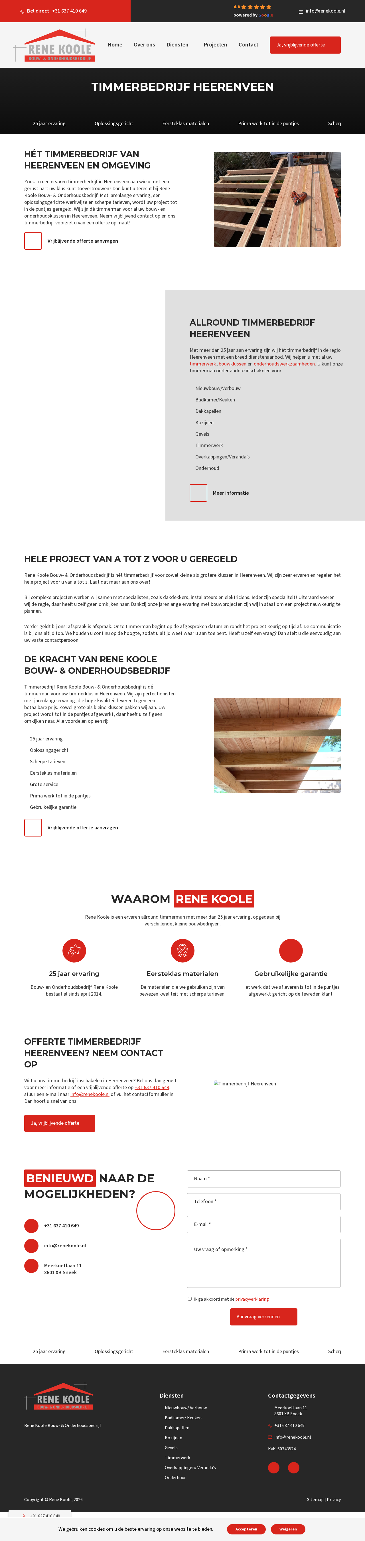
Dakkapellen (177, 1428)
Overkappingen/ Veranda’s (190, 1468)
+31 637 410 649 (57, 11)
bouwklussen (232, 364)
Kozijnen (173, 1438)
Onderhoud (175, 1478)
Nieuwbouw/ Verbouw (186, 1408)
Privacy (334, 1500)
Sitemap (315, 1500)
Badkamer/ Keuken (183, 1418)
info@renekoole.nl (325, 11)
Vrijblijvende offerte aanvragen (83, 241)
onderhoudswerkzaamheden (284, 364)
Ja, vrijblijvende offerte (300, 44)
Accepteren (246, 1529)
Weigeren (288, 1529)
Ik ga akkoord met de (231, 1299)
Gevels (171, 1448)
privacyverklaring (252, 1299)
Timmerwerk (177, 1458)
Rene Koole (60, 1500)
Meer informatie (231, 493)
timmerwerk (203, 364)
